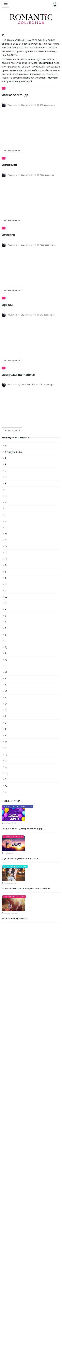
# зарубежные (13, 452)
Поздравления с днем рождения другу (22, 828)
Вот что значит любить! (14, 918)
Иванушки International (18, 375)
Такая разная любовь (15, 867)
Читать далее (11, 150)
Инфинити (9, 165)
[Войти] (55, 4)
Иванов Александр (15, 95)
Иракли (7, 305)
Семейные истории (14, 897)
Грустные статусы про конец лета (20, 858)
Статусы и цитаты (13, 837)
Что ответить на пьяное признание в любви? (26, 888)
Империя (8, 235)
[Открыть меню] (6, 5)
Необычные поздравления (18, 806)
